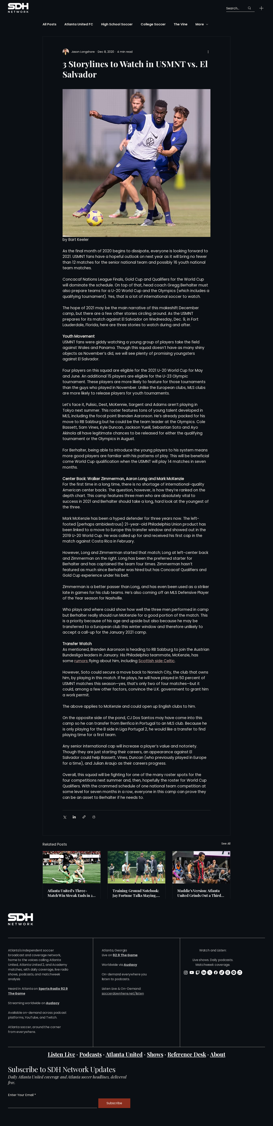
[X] (209, 972)
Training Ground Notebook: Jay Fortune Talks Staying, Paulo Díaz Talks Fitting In (136, 893)
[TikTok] (221, 972)
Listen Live (61, 1054)
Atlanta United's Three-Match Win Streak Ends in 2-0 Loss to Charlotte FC (71, 893)
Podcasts (90, 1054)
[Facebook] (215, 972)
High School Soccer (117, 24)
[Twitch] (197, 972)
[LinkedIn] (203, 972)
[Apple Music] (239, 972)
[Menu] (261, 8)
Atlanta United (124, 1054)
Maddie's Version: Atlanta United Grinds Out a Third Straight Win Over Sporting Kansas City (200, 893)
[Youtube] (191, 972)
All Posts (49, 24)
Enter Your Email (21, 1095)
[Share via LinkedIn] (74, 817)
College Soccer (153, 24)
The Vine (180, 24)
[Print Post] (94, 817)
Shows (155, 1054)
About (217, 1054)
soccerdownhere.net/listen (123, 993)
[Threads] (227, 972)
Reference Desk (186, 1054)
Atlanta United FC (78, 24)
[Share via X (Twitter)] (64, 817)
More (199, 24)
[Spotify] (233, 972)
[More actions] (208, 51)
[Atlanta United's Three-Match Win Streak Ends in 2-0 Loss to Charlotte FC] (72, 867)
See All (225, 844)
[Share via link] (84, 817)
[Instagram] (185, 972)
